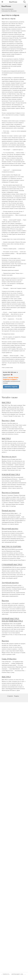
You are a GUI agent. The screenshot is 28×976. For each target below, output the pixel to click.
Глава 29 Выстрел (9, 658)
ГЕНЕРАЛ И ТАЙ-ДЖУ (7, 974)
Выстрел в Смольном (10, 492)
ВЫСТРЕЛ (6, 402)
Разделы (16, 696)
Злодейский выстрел (10, 582)
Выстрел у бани (8, 420)
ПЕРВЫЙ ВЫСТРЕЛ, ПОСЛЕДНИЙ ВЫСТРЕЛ (12, 619)
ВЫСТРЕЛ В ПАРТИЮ (11, 546)
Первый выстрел (8, 510)
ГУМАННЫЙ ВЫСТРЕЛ (12, 564)
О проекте (10, 696)
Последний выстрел (10, 528)
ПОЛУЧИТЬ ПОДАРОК (10, 386)
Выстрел (5, 600)
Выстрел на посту (9, 456)
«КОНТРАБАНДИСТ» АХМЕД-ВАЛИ (19, 974)
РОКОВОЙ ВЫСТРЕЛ (11, 474)
